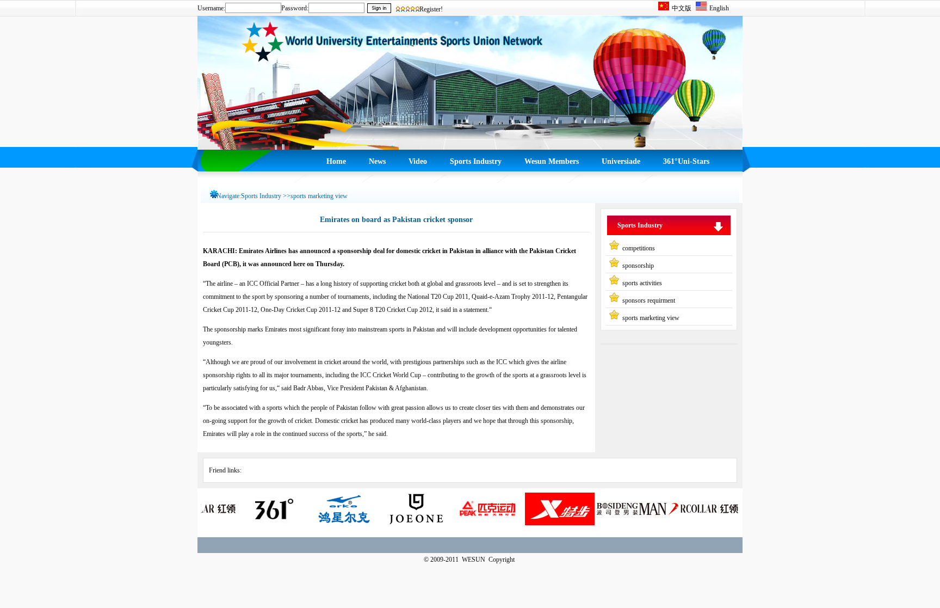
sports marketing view (650, 318)
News (377, 161)
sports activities (642, 283)
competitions (638, 248)
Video (418, 161)
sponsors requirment (648, 300)
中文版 (681, 8)
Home (336, 161)
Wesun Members (551, 161)
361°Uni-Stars (686, 161)
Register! (431, 9)
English (719, 8)
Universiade (621, 161)
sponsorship (638, 265)
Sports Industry (476, 161)
